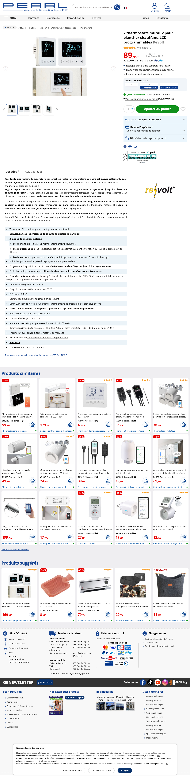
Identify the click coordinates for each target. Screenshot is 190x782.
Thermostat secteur (86, 543)
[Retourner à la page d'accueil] (35, 8)
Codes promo (13, 718)
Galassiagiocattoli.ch (155, 708)
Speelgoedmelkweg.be (156, 733)
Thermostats (85, 27)
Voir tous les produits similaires (15, 549)
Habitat (32, 27)
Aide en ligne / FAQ (17, 639)
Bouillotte (44, 620)
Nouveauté (53, 18)
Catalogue (162, 18)
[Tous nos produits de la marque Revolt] (160, 189)
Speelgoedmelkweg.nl (155, 721)
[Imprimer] (131, 146)
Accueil (22, 27)
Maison (43, 27)
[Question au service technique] (136, 146)
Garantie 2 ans (151, 642)
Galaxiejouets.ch (153, 700)
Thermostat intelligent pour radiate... (132, 487)
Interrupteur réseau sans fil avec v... (55, 543)
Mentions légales (14, 710)
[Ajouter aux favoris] (183, 109)
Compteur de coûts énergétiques (167, 543)
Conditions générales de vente (20, 706)
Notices (10, 722)
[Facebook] (126, 146)
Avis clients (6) (34, 171)
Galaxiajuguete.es (154, 713)
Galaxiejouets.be (153, 725)
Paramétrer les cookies (101, 770)
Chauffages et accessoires (63, 27)
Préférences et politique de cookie (22, 714)
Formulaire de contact (18, 648)
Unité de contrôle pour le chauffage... (56, 431)
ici (167, 763)
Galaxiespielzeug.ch (154, 704)
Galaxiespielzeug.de (154, 696)
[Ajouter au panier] (32, 424)
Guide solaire (12, 726)
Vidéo (145, 18)
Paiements (108, 638)
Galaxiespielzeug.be (154, 729)
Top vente (33, 18)
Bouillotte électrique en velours (129, 620)
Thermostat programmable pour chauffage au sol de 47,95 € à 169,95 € (36, 355)
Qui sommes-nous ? (15, 697)
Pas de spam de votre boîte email (159, 646)
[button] (141, 98)
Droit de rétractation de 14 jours (159, 639)
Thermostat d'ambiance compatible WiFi (47, 337)
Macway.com (152, 737)
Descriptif (12, 171)
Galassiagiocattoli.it (154, 717)
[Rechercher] (117, 7)
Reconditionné (75, 18)
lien (158, 755)
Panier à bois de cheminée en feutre (169, 620)
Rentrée (96, 18)
